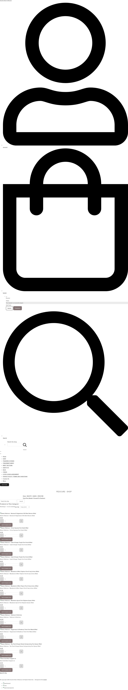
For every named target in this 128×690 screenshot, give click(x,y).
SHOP (4, 459)
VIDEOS (5, 472)
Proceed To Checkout (39, 498)
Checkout (17, 308)
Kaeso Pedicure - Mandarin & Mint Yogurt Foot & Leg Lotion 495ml (18, 588)
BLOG (4, 470)
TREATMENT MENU (8, 463)
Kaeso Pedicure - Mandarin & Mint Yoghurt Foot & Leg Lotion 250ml (19, 573)
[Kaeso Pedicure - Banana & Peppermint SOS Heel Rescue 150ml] (18, 513)
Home (4, 456)
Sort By (17, 507)
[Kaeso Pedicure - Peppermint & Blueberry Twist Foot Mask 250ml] (18, 629)
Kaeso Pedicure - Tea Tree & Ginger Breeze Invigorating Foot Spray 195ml (20, 646)
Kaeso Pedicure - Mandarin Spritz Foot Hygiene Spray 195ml (17, 602)
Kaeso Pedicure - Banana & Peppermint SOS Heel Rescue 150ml (17, 515)
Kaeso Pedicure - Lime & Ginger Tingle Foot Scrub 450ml (15, 559)
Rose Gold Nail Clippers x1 (7, 660)
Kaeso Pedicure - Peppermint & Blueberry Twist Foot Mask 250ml (18, 631)
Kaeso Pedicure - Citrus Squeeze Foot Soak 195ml (13, 530)
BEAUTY (29, 496)
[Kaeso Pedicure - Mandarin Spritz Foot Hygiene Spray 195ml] (17, 600)
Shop (24, 496)
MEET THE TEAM (7, 465)
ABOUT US (6, 467)
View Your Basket (28, 498)
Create (45, 679)
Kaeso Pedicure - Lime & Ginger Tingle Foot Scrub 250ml (15, 544)
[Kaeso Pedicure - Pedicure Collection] (11, 615)
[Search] (25, 444)
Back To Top (3, 673)
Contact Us (6, 478)
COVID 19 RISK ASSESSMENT (11, 474)
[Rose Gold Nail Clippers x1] (8, 658)
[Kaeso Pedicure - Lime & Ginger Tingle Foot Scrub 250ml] (16, 542)
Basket (9, 308)
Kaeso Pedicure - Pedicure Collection (10, 617)
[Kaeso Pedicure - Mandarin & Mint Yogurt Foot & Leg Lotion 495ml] (19, 586)
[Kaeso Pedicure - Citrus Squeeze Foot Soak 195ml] (14, 528)
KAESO (35, 496)
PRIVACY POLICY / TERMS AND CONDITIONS (15, 476)
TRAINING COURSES (8, 461)
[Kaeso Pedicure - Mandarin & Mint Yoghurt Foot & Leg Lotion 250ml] (19, 571)
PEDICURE (40, 496)
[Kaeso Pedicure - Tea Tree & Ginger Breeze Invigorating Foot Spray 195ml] (21, 644)
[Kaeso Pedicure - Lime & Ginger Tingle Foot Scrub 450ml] (16, 557)
